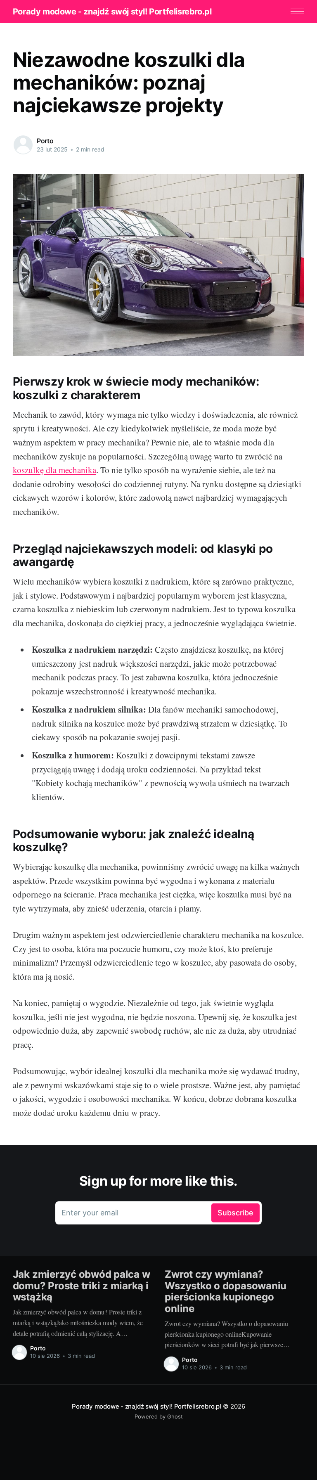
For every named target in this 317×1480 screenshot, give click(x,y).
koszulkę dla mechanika (54, 470)
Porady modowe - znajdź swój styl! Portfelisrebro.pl (112, 12)
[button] (297, 11)
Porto (45, 141)
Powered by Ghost (159, 1416)
